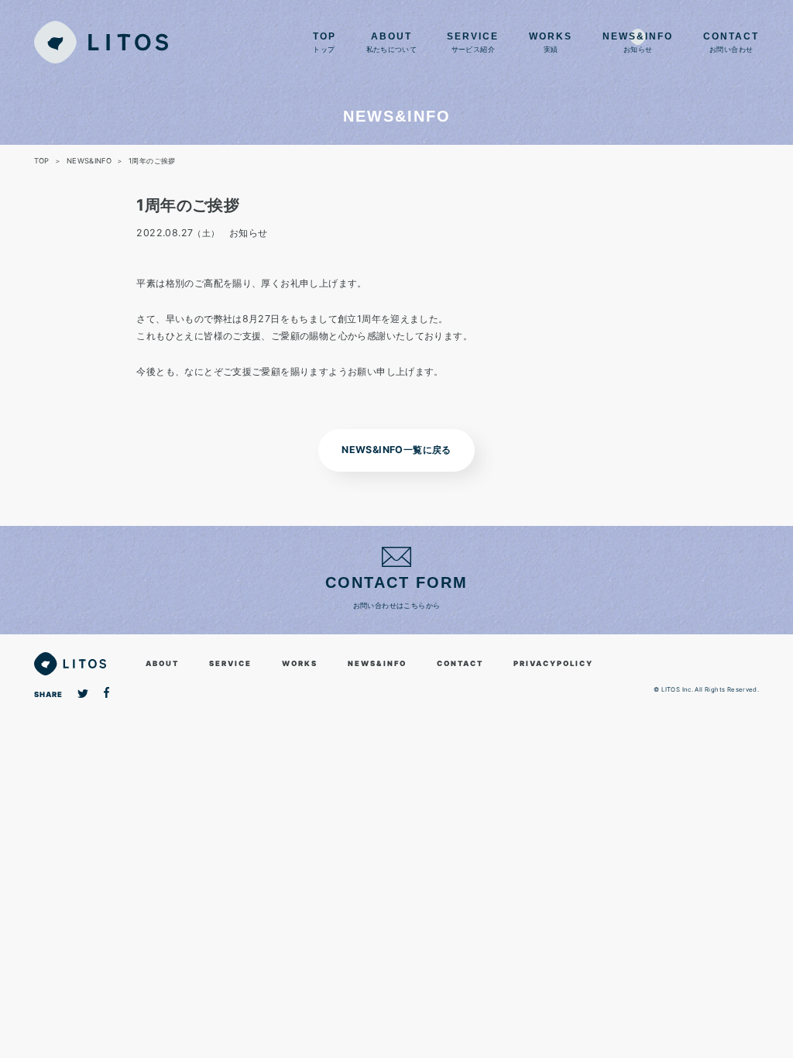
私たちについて (391, 43)
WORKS (300, 663)
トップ (324, 43)
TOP (42, 160)
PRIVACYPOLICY (553, 663)
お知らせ (637, 43)
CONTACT (460, 663)
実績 (550, 43)
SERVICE (230, 663)
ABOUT (162, 663)
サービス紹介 (473, 43)
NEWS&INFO (377, 663)
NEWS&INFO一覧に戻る (396, 449)
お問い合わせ (731, 43)
